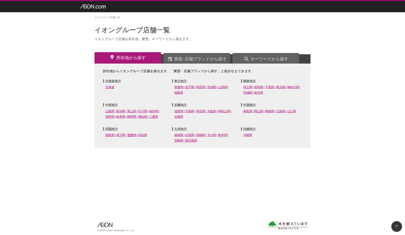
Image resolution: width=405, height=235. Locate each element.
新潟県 (120, 111)
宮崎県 (178, 140)
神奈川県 (293, 87)
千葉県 (269, 87)
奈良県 (200, 111)
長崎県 (200, 135)
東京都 (280, 87)
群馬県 (258, 87)
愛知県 (142, 116)
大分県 (211, 135)
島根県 (269, 111)
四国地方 (111, 129)
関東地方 (249, 81)
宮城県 (211, 87)
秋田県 (200, 87)
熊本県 (222, 135)
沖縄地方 (249, 129)
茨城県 (247, 92)
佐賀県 (189, 135)
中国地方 (249, 105)
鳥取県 (247, 111)
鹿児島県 (191, 140)
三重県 (153, 116)
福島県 (178, 92)
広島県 (280, 111)
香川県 (120, 135)
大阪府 (211, 111)
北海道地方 (113, 81)
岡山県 (258, 111)
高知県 (142, 135)
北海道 (109, 87)
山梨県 (109, 111)
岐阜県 (120, 116)
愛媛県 (131, 135)
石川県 (142, 111)
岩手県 (189, 87)
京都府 (189, 111)
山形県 (222, 87)
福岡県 (178, 135)
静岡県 (131, 116)
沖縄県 (247, 135)
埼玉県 (247, 87)
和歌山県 (224, 111)
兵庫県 (178, 116)
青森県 (178, 87)
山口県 (291, 111)
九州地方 (180, 129)
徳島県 (109, 135)
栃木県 (258, 92)
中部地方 (111, 105)
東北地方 (180, 81)
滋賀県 (178, 111)
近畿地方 (180, 105)
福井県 (153, 111)
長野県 (109, 116)
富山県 (131, 111)
